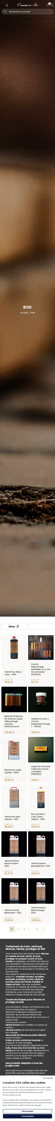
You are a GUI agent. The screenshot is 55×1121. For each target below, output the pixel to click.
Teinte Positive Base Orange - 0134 (38, 910)
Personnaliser (27, 1111)
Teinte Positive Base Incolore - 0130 (11, 863)
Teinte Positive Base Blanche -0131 (40, 864)
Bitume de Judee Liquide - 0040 (12, 771)
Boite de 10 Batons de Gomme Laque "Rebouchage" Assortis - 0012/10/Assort (13, 721)
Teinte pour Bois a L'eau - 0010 (13, 673)
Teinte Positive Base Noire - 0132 (12, 911)
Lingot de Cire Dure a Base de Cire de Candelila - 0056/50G (40, 770)
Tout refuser (48, 1078)
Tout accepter (27, 1116)
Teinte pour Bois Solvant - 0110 (12, 818)
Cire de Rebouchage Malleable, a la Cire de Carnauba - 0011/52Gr (40, 669)
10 (37, 929)
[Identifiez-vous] (52, 5)
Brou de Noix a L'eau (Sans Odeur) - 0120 (38, 817)
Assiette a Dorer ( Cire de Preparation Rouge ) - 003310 (40, 722)
